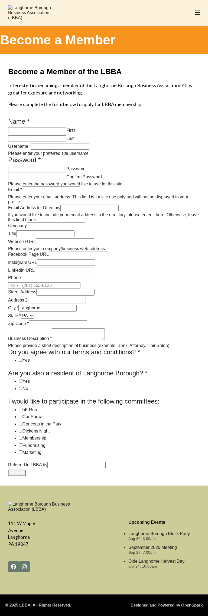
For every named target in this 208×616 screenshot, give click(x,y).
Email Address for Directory (34, 207)
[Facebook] (13, 566)
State (14, 315)
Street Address (22, 292)
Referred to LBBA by (27, 465)
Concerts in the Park (41, 424)
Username (19, 146)
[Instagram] (24, 566)
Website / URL (22, 241)
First (70, 130)
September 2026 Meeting (152, 547)
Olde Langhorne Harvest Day (156, 561)
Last (70, 138)
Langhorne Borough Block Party (159, 533)
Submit (17, 472)
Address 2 (18, 300)
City (13, 308)
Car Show (32, 416)
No (25, 388)
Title (12, 233)
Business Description (30, 338)
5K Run (29, 409)
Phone (14, 277)
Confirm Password (84, 177)
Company (17, 225)
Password (76, 168)
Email (15, 189)
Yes (26, 360)
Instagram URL (22, 262)
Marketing (31, 452)
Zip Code (18, 323)
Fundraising (34, 445)
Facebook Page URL (28, 254)
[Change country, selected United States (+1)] (14, 285)
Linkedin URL (21, 270)
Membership (34, 438)
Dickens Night (36, 431)
